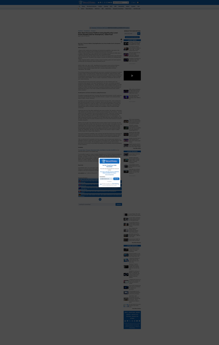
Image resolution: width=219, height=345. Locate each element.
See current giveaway (109, 174)
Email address (102, 176)
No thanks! (110, 181)
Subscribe (116, 178)
